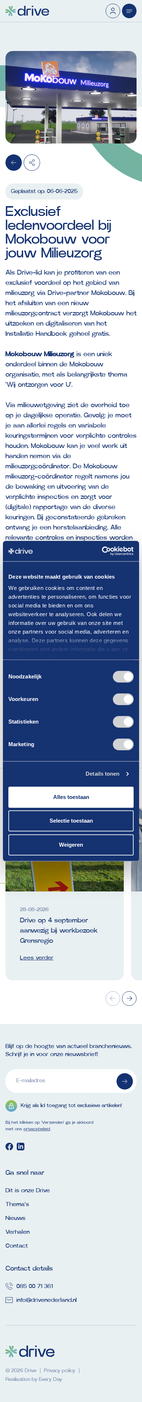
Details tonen (102, 774)
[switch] (123, 699)
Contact (16, 1246)
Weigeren (71, 845)
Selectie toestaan (71, 821)
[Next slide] (129, 998)
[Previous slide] (113, 998)
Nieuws (15, 1218)
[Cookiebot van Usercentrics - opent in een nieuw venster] (102, 551)
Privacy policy (59, 1370)
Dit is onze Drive (27, 1190)
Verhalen (17, 1232)
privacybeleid (37, 1129)
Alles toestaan (71, 797)
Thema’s (17, 1204)
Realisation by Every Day (33, 1379)
